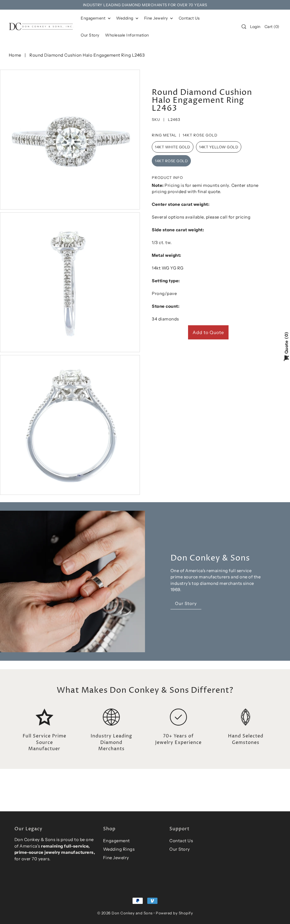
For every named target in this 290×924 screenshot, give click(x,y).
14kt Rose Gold (171, 161)
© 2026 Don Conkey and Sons (125, 913)
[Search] (244, 26)
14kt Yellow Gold (218, 147)
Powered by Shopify (174, 913)
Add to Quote (208, 332)
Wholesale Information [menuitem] (127, 35)
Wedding (125, 18)
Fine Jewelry (156, 18)
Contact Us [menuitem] (189, 18)
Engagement (93, 18)
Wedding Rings (119, 849)
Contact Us (181, 840)
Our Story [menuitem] (90, 35)
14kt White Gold (172, 147)
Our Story (179, 849)
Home (15, 55)
